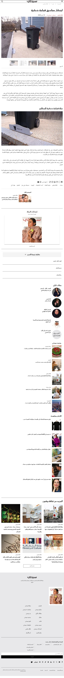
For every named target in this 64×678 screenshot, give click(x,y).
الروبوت (32, 185)
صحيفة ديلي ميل (25, 185)
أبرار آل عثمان (48, 301)
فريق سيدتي (28, 621)
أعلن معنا (46, 670)
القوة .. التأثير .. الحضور (57, 261)
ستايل (40, 617)
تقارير (40, 621)
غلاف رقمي (28, 629)
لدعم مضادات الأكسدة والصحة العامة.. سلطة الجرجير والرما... (37, 349)
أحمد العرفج (48, 322)
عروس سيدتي (38, 625)
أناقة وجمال (39, 644)
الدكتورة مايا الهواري (46, 311)
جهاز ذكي (13, 185)
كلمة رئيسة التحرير (33, 254)
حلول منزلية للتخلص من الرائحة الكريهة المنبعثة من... (38, 449)
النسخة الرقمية (32, 246)
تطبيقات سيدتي (27, 625)
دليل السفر (39, 633)
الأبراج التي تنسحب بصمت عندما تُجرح (43, 362)
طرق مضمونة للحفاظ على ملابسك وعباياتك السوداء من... (37, 419)
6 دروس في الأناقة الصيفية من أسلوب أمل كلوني (39, 434)
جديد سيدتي (56, 343)
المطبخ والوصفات (29, 647)
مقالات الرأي (57, 285)
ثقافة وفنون (60, 15)
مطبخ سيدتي (38, 609)
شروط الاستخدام (60, 670)
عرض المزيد (32, 566)
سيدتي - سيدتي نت (51, 15)
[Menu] (62, 1)
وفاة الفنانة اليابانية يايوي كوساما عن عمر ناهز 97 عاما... (39, 376)
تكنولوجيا (49, 401)
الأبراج (49, 360)
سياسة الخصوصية (52, 670)
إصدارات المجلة (32, 211)
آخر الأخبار (28, 633)
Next (4, 37)
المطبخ (18, 185)
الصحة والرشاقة (30, 644)
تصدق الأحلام (58, 268)
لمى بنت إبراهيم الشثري (46, 290)
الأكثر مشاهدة (56, 416)
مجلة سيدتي (28, 606)
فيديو (40, 606)
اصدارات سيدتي (38, 629)
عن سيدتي (28, 613)
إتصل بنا (41, 670)
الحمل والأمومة (30, 650)
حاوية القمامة (47, 185)
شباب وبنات (48, 387)
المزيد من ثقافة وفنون (53, 501)
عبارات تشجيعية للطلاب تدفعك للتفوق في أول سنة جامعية (38, 389)
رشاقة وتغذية (48, 347)
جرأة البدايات (58, 275)
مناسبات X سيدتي (27, 609)
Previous (59, 37)
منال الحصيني (48, 332)
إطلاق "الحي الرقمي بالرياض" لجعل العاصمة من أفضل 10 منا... (38, 403)
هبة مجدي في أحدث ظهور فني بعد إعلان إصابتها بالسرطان (37, 479)
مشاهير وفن (47, 644)
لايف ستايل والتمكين (57, 644)
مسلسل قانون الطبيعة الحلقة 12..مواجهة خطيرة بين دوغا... (36, 464)
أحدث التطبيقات (39, 185)
